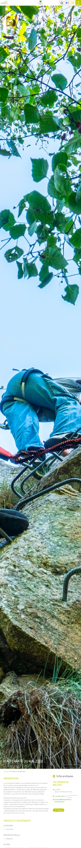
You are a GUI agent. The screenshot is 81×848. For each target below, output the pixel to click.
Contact (60, 810)
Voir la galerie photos (13, 765)
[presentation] (2, 387)
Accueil (6, 771)
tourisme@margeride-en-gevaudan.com (63, 800)
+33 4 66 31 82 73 (60, 796)
